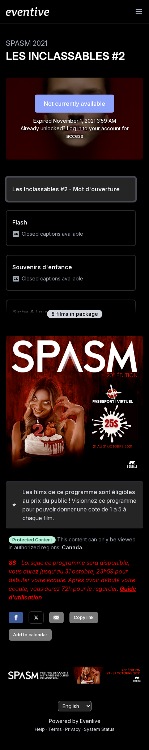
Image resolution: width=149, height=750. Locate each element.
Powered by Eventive (75, 721)
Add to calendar (30, 634)
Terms (55, 729)
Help (40, 729)
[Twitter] (36, 617)
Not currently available (74, 103)
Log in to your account (93, 128)
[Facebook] (16, 617)
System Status (99, 729)
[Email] (56, 617)
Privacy (73, 729)
